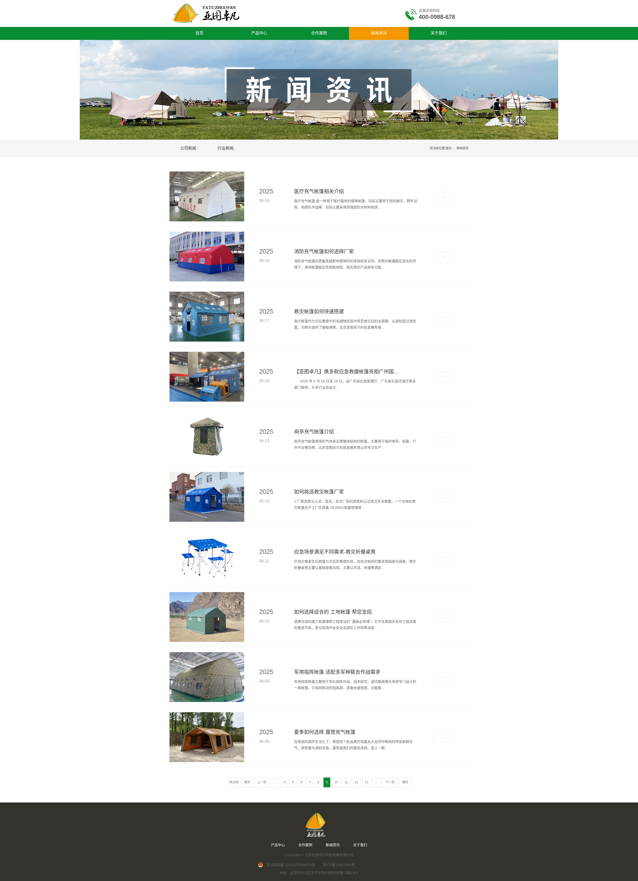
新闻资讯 (379, 33)
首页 (199, 33)
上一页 (261, 782)
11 (346, 782)
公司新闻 (188, 148)
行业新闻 (226, 148)
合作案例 (319, 33)
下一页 (390, 782)
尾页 (405, 782)
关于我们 (439, 33)
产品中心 (259, 33)
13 (366, 782)
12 (356, 782)
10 (336, 782)
